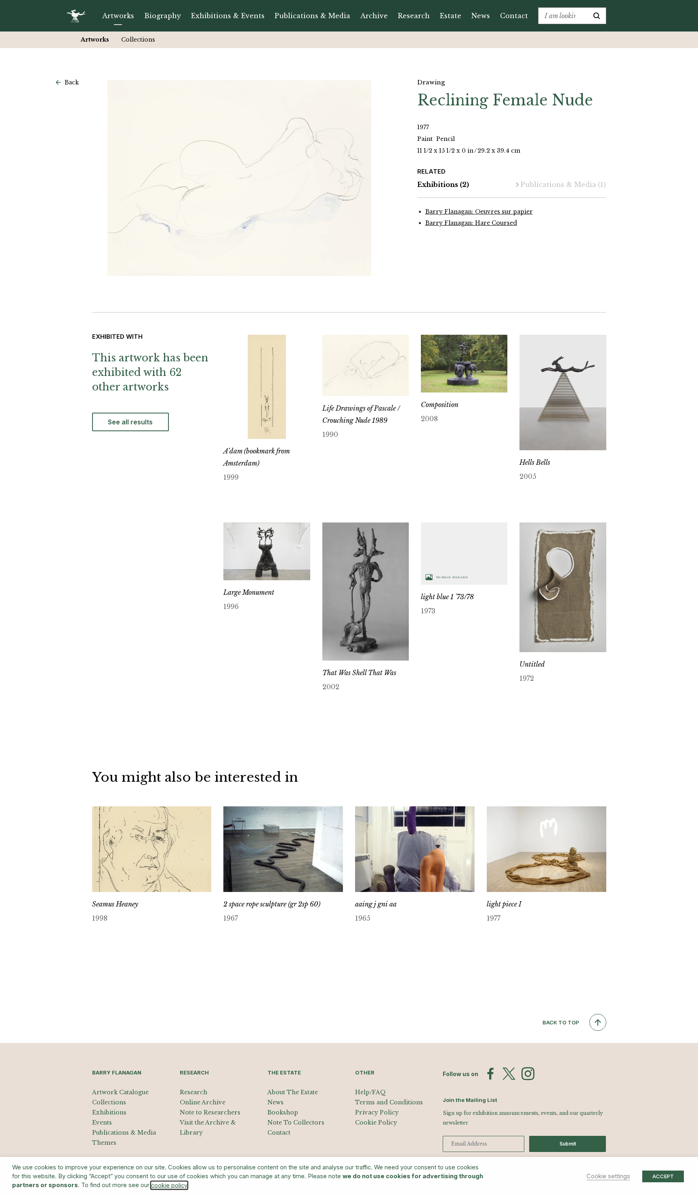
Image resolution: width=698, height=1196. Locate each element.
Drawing (431, 82)
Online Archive (202, 1102)
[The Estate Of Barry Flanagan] (79, 15)
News (480, 16)
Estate (450, 16)
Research (414, 16)
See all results (130, 422)
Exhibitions (443, 184)
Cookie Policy (376, 1122)
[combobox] (562, 16)
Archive (374, 16)
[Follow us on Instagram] (527, 1073)
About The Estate (292, 1092)
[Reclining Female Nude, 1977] (239, 178)
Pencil (445, 139)
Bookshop (282, 1112)
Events (102, 1122)
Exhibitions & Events (228, 16)
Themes (104, 1142)
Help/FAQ (370, 1092)
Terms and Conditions (389, 1102)
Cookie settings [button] (608, 1176)
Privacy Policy (377, 1112)
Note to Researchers (210, 1112)
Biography (162, 16)
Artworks (118, 16)
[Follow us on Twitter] (508, 1074)
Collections (138, 39)
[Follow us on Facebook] (490, 1074)
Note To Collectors (295, 1122)
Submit (567, 1144)
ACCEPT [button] (663, 1176)
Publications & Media (312, 16)
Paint (425, 139)
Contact (514, 16)
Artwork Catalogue (120, 1092)
